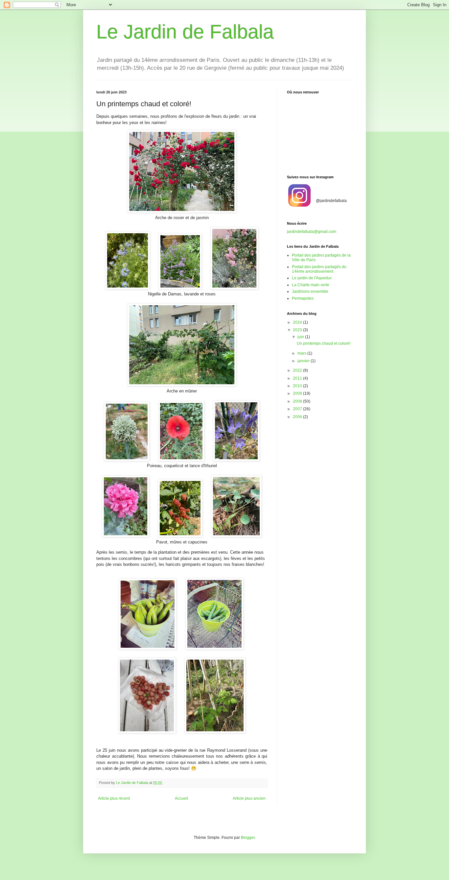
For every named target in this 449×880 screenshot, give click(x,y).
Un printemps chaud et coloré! (323, 343)
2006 (298, 417)
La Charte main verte (310, 285)
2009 (298, 393)
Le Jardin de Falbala (185, 32)
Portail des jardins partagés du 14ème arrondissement (319, 269)
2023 (298, 330)
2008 (298, 401)
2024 (298, 322)
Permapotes (303, 298)
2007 (298, 409)
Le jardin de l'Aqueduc (312, 278)
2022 (298, 370)
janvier (304, 361)
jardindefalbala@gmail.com (311, 231)
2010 (298, 386)
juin (301, 337)
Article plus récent (114, 798)
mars (302, 353)
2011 (298, 378)
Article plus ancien (249, 798)
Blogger (248, 837)
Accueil (181, 798)
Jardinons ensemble (310, 291)
